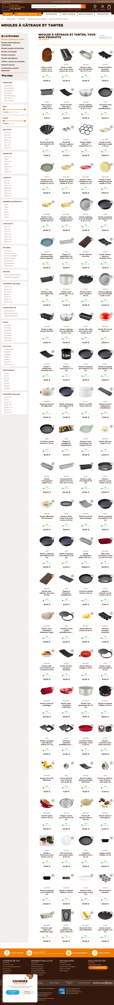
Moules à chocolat (9, 52)
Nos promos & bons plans (38, 973)
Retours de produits (37, 968)
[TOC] (14, 7)
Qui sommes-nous (8, 964)
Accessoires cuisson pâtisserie (10, 69)
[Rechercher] (83, 6)
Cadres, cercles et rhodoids (13, 62)
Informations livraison (37, 966)
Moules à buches (8, 55)
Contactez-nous (7, 970)
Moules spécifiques (9, 58)
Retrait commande (65, 968)
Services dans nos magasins (68, 966)
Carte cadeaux (64, 970)
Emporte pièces (8, 65)
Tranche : (6, 112)
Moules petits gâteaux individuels (10, 44)
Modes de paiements (37, 964)
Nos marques (6, 968)
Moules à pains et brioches (12, 48)
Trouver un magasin (65, 964)
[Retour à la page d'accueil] (2, 19)
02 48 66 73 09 (99, 968)
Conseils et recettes (37, 975)
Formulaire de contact (94, 964)
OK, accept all (13, 992)
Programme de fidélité (37, 970)
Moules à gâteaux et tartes (12, 39)
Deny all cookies (27, 992)
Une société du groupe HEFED (11, 966)
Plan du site (6, 973)
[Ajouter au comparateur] (53, 52)
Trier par (102, 35)
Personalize (20, 998)
